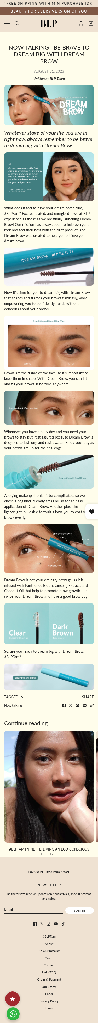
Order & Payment (49, 979)
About (49, 944)
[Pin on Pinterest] (77, 705)
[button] (92, 705)
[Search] (17, 23)
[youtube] (56, 924)
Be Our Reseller (49, 951)
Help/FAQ (49, 972)
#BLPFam (49, 936)
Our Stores (49, 987)
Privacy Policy (49, 1001)
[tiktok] (63, 924)
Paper (49, 994)
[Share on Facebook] (64, 705)
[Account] (81, 23)
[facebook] (35, 924)
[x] (41, 923)
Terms (49, 1008)
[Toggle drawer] (7, 23)
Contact (49, 965)
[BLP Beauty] (49, 23)
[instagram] (48, 924)
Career (49, 958)
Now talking (13, 705)
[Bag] (91, 23)
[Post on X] (70, 705)
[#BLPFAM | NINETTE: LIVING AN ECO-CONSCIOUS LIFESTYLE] (49, 787)
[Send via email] (85, 705)
